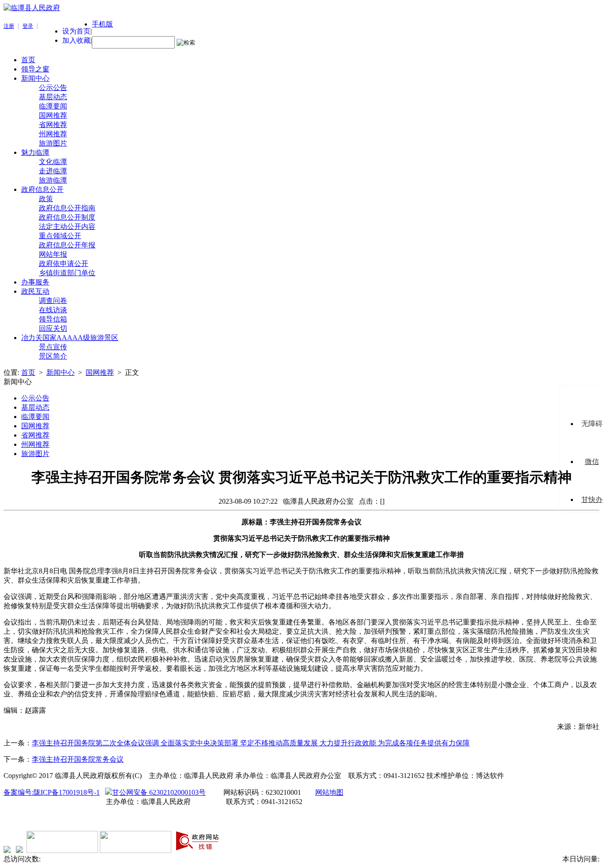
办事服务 (35, 282)
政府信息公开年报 (67, 245)
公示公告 (53, 87)
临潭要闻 (53, 106)
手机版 (102, 24)
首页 (28, 60)
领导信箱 (53, 319)
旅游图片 (53, 143)
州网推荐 (53, 134)
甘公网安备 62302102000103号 (159, 792)
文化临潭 (53, 161)
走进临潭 (53, 171)
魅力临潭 (35, 152)
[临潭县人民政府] (32, 7)
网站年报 (53, 254)
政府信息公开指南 (67, 208)
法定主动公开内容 (67, 226)
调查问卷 (53, 300)
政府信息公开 (42, 189)
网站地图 (329, 792)
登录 (28, 26)
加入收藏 (76, 40)
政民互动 (35, 291)
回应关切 (53, 328)
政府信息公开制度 (67, 217)
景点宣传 (53, 347)
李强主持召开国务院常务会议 (78, 759)
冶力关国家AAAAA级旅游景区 (69, 337)
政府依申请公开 (63, 263)
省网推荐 (53, 124)
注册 (9, 26)
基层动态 (53, 97)
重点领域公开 (60, 235)
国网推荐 (53, 115)
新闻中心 (35, 78)
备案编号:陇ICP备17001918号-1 (52, 792)
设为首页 (76, 31)
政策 (46, 198)
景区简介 (53, 356)
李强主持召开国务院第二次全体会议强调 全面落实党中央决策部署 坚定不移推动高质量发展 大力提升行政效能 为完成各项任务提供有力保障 (251, 743)
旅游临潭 (53, 180)
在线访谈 (53, 310)
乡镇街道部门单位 (67, 273)
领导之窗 (35, 69)
